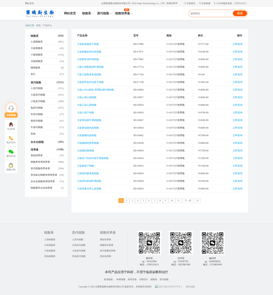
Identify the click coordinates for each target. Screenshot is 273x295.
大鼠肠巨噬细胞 (85, 150)
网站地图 (190, 286)
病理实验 (132, 279)
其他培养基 (105, 256)
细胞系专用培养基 (40, 161)
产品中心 (47, 25)
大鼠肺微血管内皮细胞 (89, 51)
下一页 (188, 200)
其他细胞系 (49, 256)
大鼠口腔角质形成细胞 (89, 74)
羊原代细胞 (37, 114)
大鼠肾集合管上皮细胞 (89, 188)
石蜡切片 (143, 279)
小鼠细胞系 (37, 54)
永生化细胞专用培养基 (43, 181)
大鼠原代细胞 (38, 94)
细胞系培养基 (106, 245)
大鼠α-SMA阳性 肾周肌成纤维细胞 (95, 89)
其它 (33, 74)
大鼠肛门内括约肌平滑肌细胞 (92, 158)
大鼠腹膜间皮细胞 (86, 135)
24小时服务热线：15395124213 (231, 3)
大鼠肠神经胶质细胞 (88, 143)
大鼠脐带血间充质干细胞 (90, 82)
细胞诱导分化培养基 (41, 187)
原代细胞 (36, 82)
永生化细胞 (37, 142)
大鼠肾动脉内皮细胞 (88, 127)
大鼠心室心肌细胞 (86, 105)
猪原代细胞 (37, 120)
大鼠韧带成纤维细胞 (88, 59)
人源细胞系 (37, 41)
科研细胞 (120, 279)
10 (172, 200)
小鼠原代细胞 (38, 101)
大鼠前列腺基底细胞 (88, 173)
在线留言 (191, 3)
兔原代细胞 (37, 107)
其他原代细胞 (78, 256)
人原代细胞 (37, 88)
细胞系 (34, 36)
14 (197, 200)
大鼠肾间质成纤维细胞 (89, 181)
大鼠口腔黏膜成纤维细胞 (90, 66)
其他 (33, 133)
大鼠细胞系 (37, 48)
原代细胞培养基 (108, 250)
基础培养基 (37, 155)
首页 (38, 25)
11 (178, 200)
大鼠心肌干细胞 (85, 112)
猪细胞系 (35, 67)
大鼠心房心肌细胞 (86, 97)
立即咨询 (237, 44)
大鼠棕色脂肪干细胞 (88, 44)
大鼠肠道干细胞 (85, 165)
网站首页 (29, 3)
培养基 (34, 149)
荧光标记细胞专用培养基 (44, 174)
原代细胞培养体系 (40, 168)
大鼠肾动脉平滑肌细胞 (89, 120)
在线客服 (206, 3)
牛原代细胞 (37, 127)
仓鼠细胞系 (37, 61)
